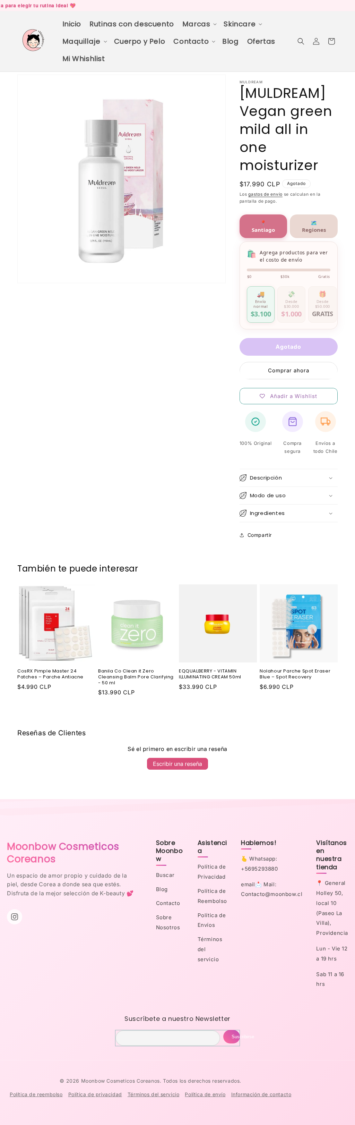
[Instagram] (14, 916)
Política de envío (205, 1094)
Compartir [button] (260, 535)
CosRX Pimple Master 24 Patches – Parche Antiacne (50, 674)
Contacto (168, 903)
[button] (199, 24)
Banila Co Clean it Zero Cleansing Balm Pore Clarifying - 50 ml (136, 677)
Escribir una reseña (177, 763)
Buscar (165, 875)
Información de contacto (261, 1094)
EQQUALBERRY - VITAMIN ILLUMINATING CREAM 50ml (210, 674)
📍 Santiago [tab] (263, 226)
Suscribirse (236, 1036)
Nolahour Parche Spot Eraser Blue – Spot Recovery (295, 674)
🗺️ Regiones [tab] (314, 226)
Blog (162, 889)
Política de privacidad (95, 1094)
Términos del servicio (154, 1094)
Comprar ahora (288, 370)
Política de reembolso (36, 1094)
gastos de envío (265, 194)
